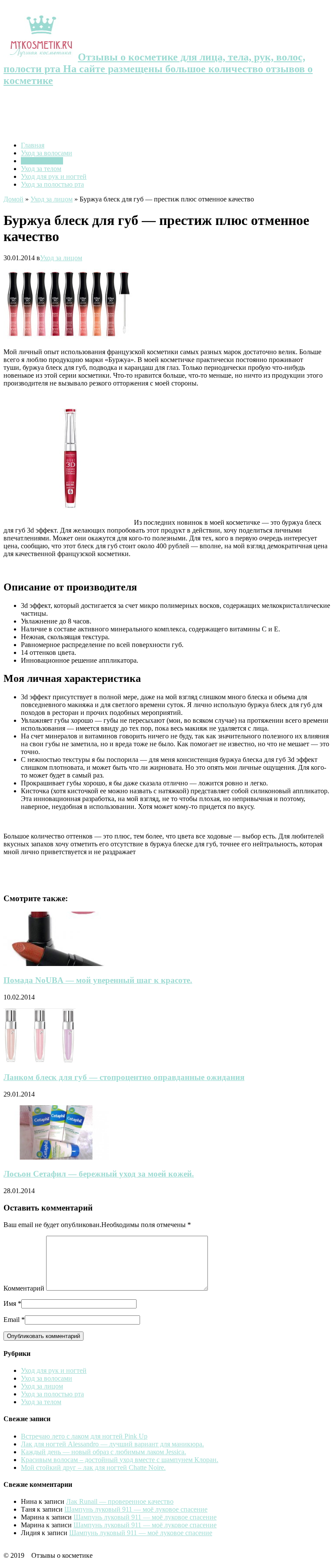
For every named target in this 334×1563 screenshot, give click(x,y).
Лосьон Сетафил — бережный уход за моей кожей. (98, 1173)
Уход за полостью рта (52, 184)
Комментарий (23, 1288)
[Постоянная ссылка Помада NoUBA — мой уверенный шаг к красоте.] (62, 963)
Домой (13, 199)
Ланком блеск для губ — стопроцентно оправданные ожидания (123, 1077)
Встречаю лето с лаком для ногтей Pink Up (84, 1436)
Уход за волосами (46, 153)
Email (11, 1319)
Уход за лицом (42, 160)
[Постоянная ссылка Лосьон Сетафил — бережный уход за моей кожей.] (56, 1157)
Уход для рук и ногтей (54, 176)
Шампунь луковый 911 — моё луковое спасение (135, 1509)
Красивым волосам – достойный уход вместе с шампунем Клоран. (119, 1459)
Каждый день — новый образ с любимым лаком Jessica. (103, 1452)
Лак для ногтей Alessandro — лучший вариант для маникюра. (112, 1444)
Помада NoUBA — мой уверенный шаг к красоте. (97, 980)
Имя (9, 1303)
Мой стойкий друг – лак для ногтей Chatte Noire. (93, 1467)
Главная (32, 145)
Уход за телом (41, 168)
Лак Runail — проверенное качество (120, 1501)
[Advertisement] (167, 114)
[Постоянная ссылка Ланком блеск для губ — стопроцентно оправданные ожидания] (39, 1060)
